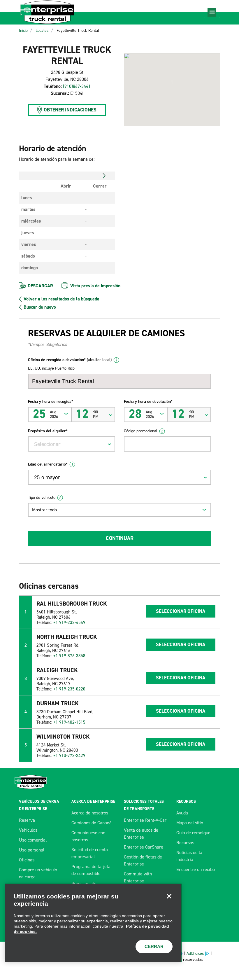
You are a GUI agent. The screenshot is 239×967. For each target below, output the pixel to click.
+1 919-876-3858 (69, 656)
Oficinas (26, 860)
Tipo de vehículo (41, 497)
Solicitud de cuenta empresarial (89, 853)
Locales (42, 30)
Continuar (119, 538)
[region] (93, 923)
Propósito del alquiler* (48, 431)
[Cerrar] (169, 896)
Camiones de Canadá (91, 823)
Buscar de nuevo (40, 307)
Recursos (185, 843)
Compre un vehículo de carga (38, 873)
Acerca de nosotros (89, 813)
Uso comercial (33, 840)
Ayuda (182, 813)
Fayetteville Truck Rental (78, 30)
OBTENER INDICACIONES (70, 109)
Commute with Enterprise (138, 877)
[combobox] (71, 444)
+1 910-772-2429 (69, 755)
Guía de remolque (193, 833)
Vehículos (28, 830)
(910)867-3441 (77, 86)
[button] (172, 82)
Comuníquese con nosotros (88, 836)
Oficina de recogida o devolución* (70, 360)
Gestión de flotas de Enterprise (143, 860)
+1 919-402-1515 (69, 722)
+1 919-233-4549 (69, 622)
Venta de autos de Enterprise (141, 833)
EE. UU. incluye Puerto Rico (51, 368)
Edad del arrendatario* (48, 464)
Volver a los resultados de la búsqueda (61, 299)
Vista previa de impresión (95, 286)
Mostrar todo (44, 510)
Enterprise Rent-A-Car (145, 820)
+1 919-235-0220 (69, 689)
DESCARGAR (40, 286)
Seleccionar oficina (180, 611)
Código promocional (140, 431)
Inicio (23, 30)
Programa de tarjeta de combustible (90, 870)
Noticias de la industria (189, 856)
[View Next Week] (104, 176)
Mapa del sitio (189, 823)
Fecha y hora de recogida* (50, 401)
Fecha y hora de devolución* (148, 401)
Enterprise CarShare (143, 847)
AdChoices (195, 953)
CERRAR (154, 946)
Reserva (27, 820)
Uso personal (31, 850)
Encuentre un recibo (195, 869)
